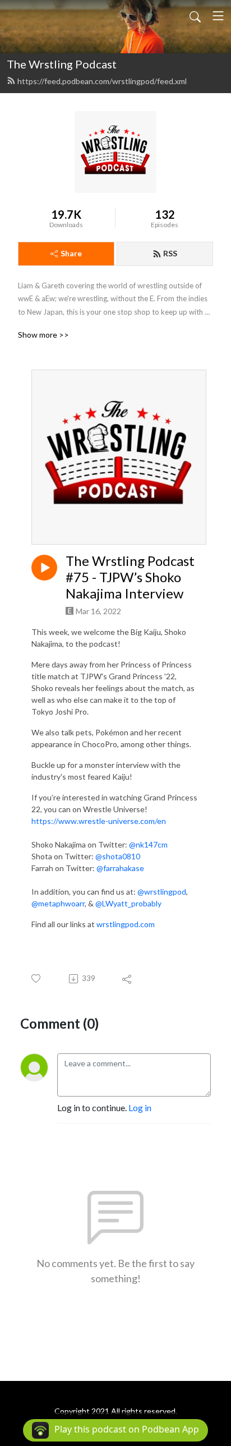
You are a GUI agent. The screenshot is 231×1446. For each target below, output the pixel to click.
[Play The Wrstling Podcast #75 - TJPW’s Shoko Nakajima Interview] (44, 568)
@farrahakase (120, 868)
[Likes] (36, 978)
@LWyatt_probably (128, 903)
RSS (170, 253)
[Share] (127, 979)
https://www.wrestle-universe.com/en (98, 821)
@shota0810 (117, 856)
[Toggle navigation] (218, 15)
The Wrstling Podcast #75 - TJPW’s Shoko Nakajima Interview (130, 577)
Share (71, 253)
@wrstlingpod (161, 891)
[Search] (195, 15)
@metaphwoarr (58, 903)
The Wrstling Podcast (62, 64)
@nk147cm (148, 844)
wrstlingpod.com (125, 924)
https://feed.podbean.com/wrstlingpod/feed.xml (102, 81)
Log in (139, 1107)
